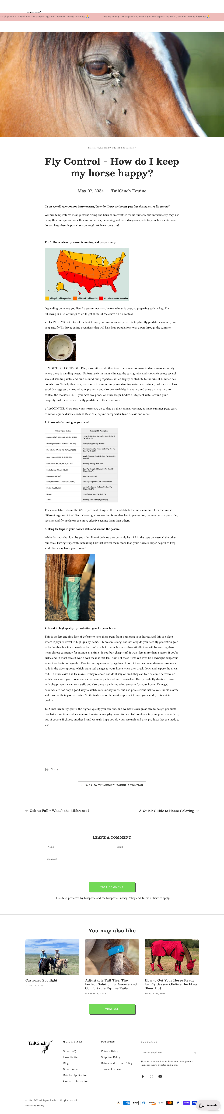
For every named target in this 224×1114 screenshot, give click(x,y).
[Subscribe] (196, 1052)
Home (91, 148)
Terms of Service (152, 898)
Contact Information (75, 1081)
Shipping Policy (110, 1057)
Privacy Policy (126, 898)
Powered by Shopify (34, 1105)
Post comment (112, 887)
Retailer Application (75, 1075)
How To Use (70, 1057)
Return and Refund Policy (116, 1063)
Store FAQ (69, 1051)
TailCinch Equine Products (46, 1100)
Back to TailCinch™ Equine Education (114, 785)
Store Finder (71, 1069)
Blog (66, 1063)
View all (112, 1009)
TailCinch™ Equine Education (115, 148)
